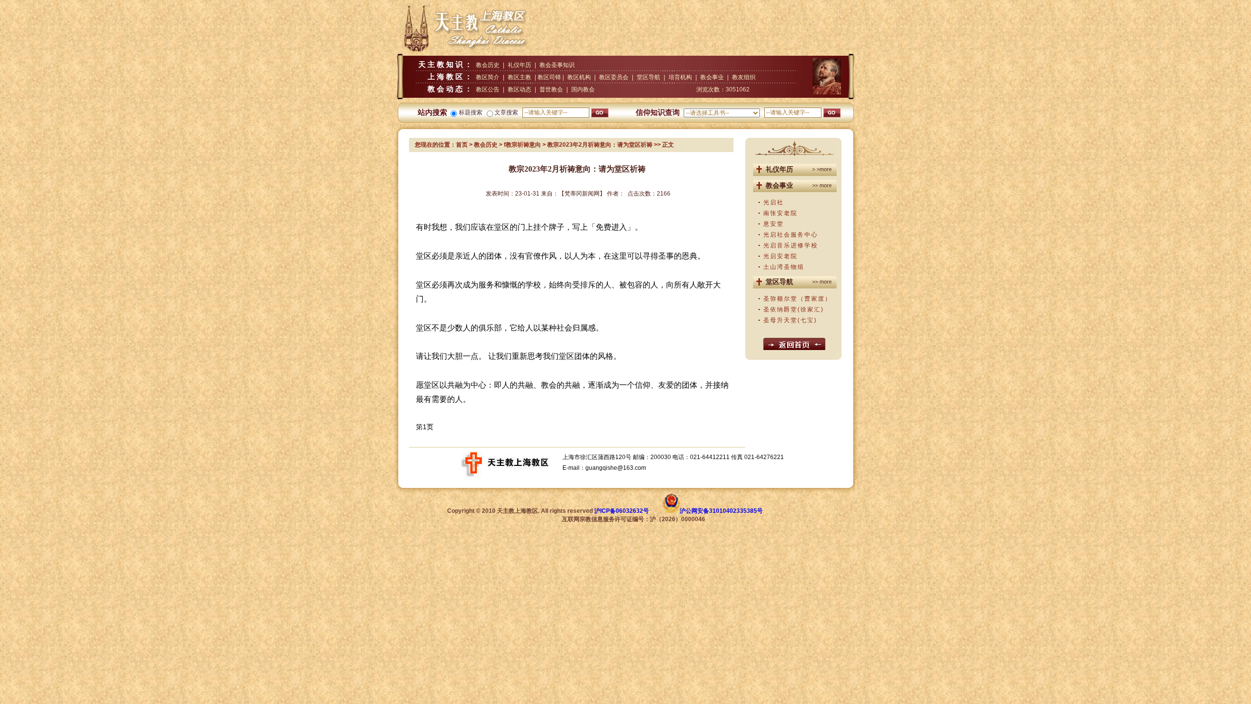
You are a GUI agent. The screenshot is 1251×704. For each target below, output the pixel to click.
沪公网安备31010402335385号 (721, 510)
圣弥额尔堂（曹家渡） (797, 298)
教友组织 (743, 77)
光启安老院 (780, 256)
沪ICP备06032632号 (621, 510)
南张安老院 (780, 213)
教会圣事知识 (557, 65)
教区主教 (519, 77)
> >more (822, 169)
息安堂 (773, 223)
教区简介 (487, 77)
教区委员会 (613, 77)
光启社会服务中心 (790, 234)
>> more (822, 185)
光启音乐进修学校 (790, 245)
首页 (462, 144)
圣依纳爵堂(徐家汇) (793, 309)
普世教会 (551, 89)
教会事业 (712, 77)
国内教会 (583, 89)
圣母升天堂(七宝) (790, 320)
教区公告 (487, 89)
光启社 (773, 202)
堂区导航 (648, 77)
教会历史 (487, 65)
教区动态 (519, 89)
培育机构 (680, 77)
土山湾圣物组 (783, 267)
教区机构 (579, 77)
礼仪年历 (519, 65)
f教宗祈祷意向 (522, 144)
